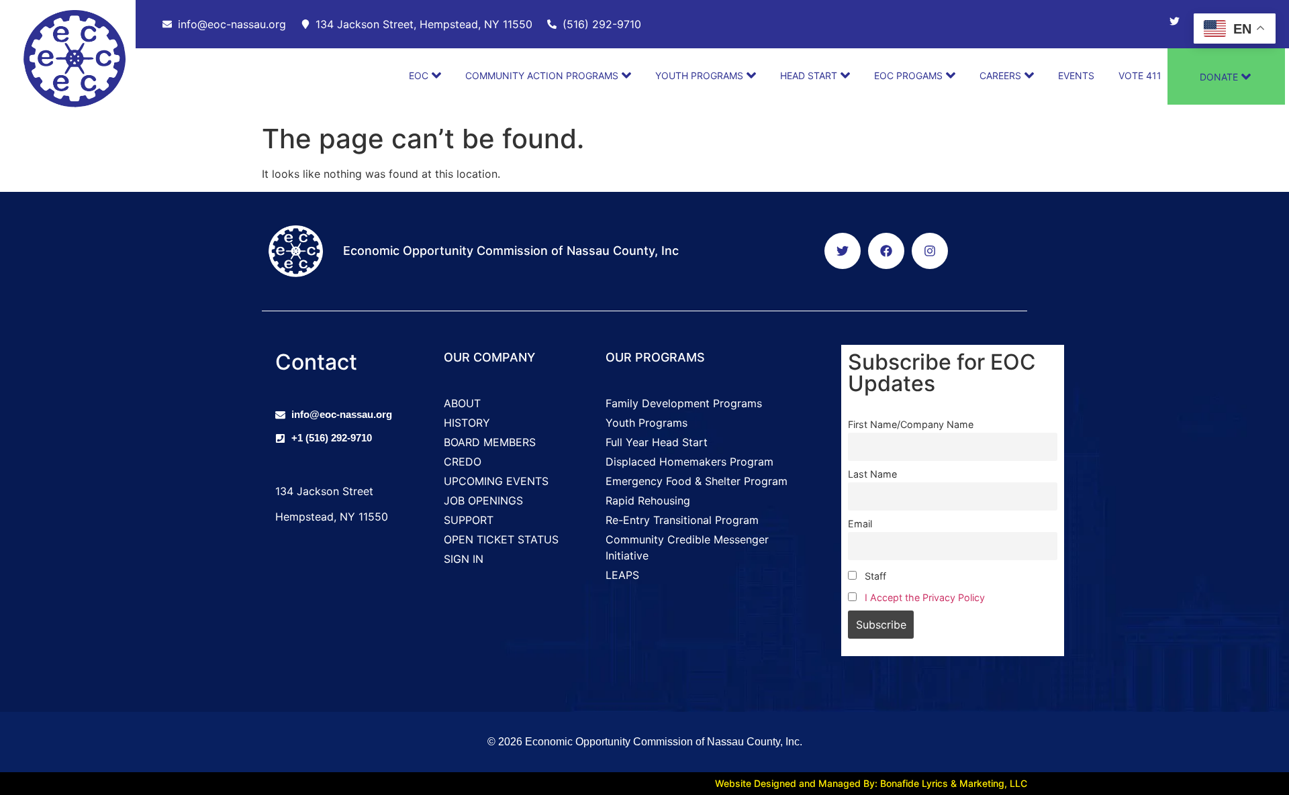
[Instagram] (930, 251)
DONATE (1219, 77)
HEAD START (808, 75)
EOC (418, 75)
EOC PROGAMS (908, 75)
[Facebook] (886, 251)
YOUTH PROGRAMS (699, 75)
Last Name (872, 474)
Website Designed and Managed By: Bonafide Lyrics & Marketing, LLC (871, 783)
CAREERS (1000, 75)
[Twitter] (1174, 21)
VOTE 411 (1139, 75)
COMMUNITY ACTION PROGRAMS (541, 75)
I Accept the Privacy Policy (925, 597)
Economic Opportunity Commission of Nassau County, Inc (511, 251)
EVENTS (1076, 75)
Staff (874, 576)
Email (860, 523)
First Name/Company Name (910, 424)
